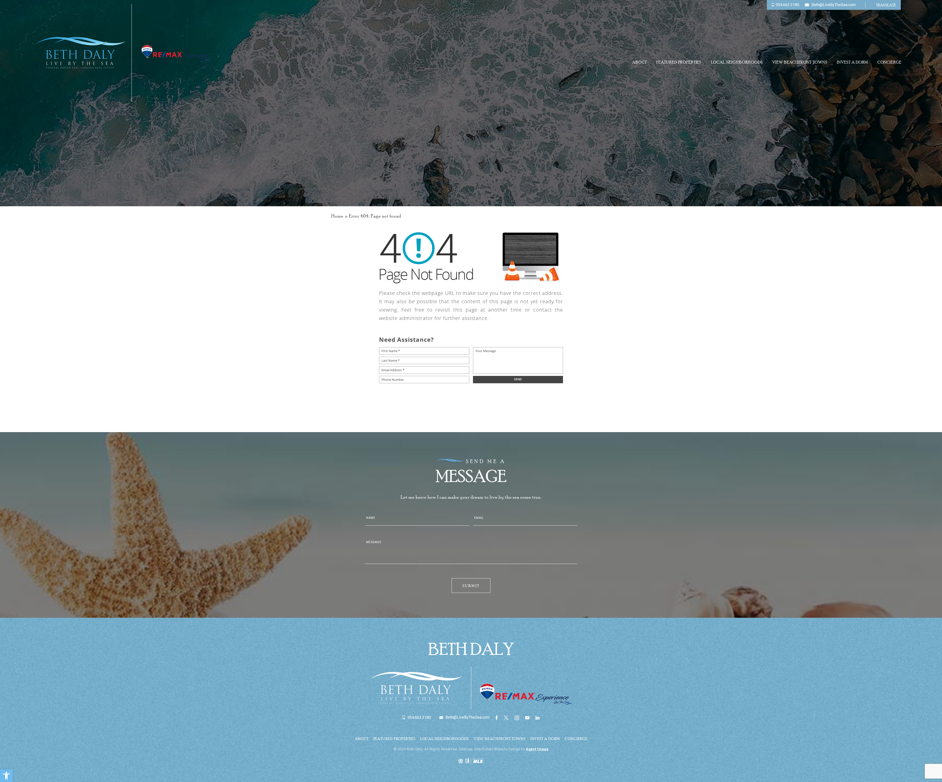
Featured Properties (678, 62)
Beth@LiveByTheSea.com (833, 5)
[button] (6, 775)
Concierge (889, 62)
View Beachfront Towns (799, 62)
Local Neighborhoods (737, 62)
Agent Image (537, 749)
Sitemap (466, 749)
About (639, 62)
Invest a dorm (852, 62)
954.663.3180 (787, 5)
